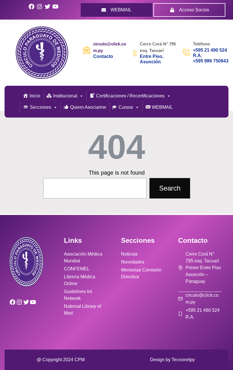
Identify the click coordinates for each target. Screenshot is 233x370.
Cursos (125, 107)
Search (169, 188)
